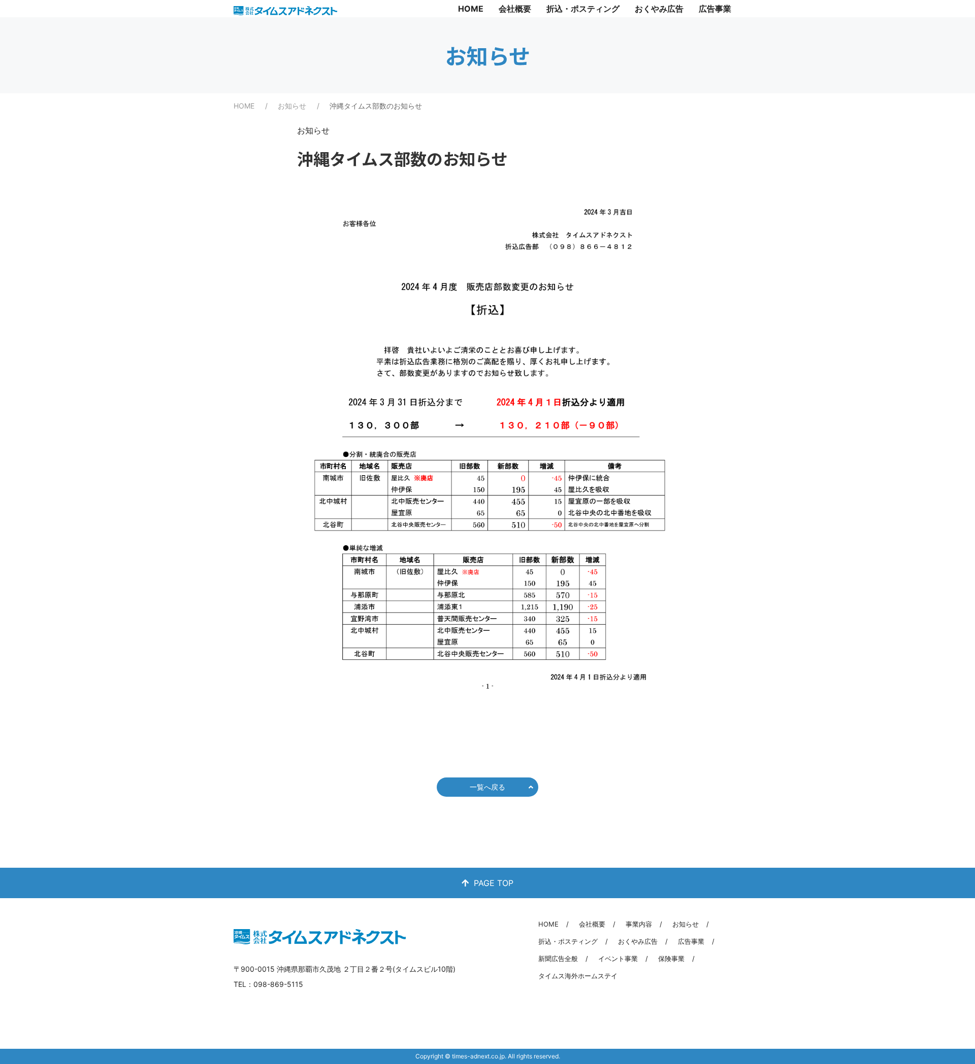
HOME (470, 9)
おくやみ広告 (659, 9)
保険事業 (671, 958)
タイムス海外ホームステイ (578, 976)
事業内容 (639, 924)
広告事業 (715, 9)
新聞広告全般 (558, 958)
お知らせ (292, 105)
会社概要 (515, 9)
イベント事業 (618, 958)
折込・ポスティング (583, 9)
